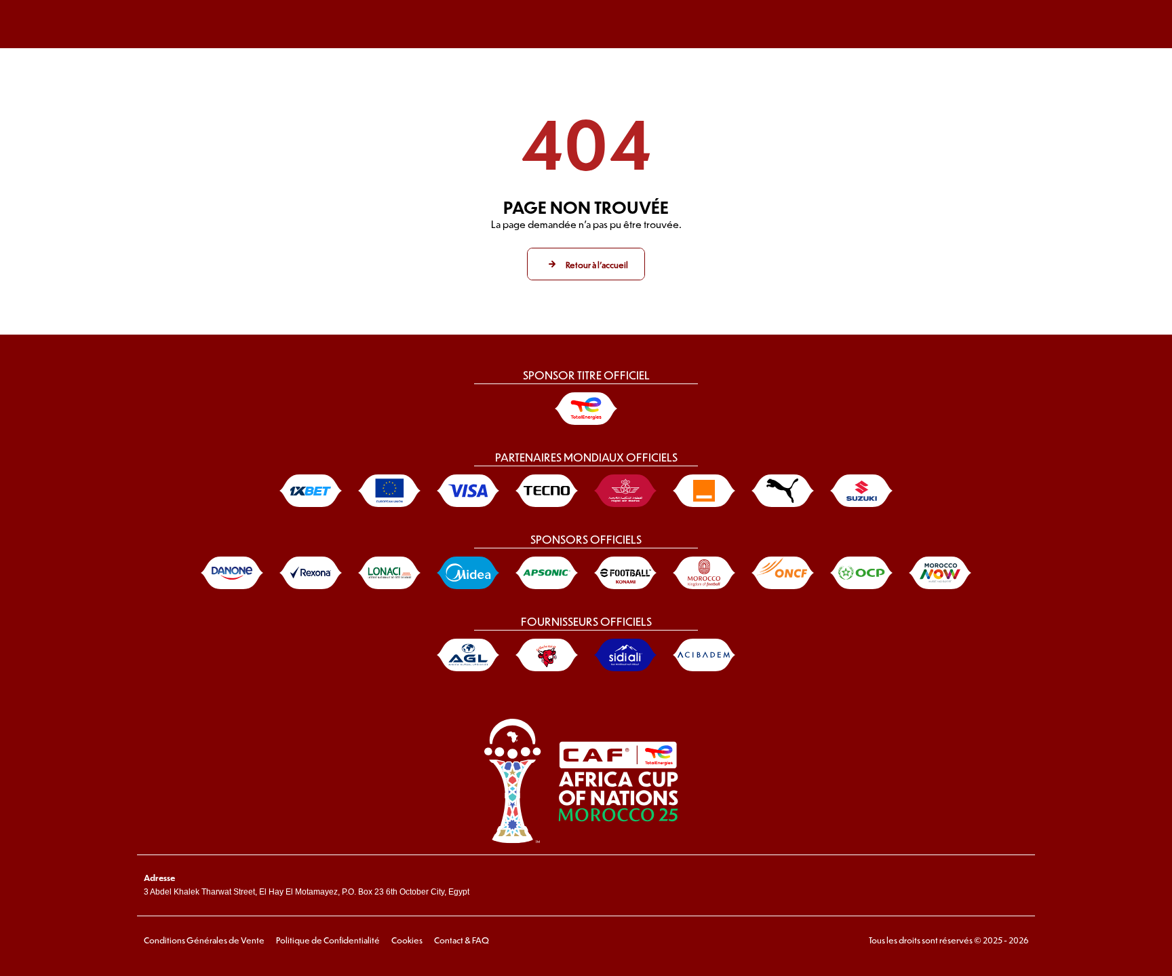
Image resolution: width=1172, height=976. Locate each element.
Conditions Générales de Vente (204, 940)
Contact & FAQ (461, 940)
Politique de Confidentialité (328, 940)
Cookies (407, 940)
